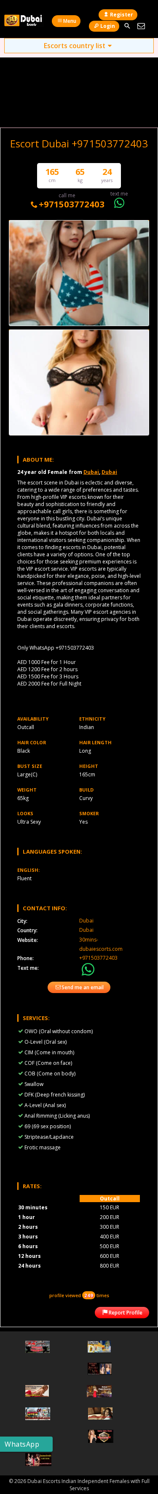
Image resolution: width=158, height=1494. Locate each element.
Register (121, 14)
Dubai (91, 472)
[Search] (127, 26)
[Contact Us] (141, 26)
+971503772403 (71, 204)
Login (107, 26)
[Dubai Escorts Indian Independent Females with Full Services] (24, 20)
